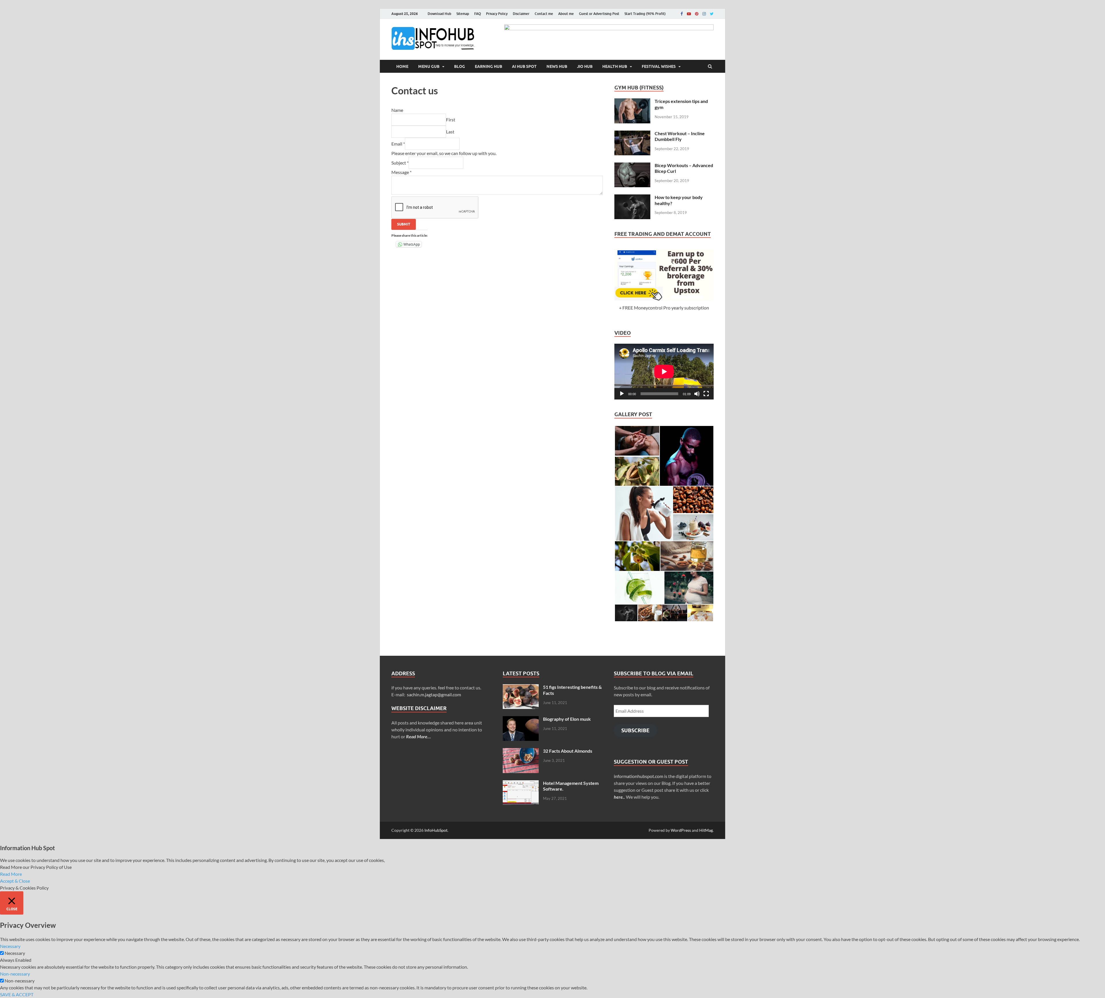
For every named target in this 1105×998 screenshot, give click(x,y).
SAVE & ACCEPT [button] (16, 994)
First (450, 119)
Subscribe (635, 730)
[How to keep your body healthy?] (632, 197)
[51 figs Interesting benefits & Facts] (521, 687)
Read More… (418, 736)
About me (566, 14)
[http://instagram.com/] (704, 13)
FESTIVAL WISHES (659, 66)
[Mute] (697, 394)
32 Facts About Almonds (567, 751)
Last (450, 131)
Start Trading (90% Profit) (645, 14)
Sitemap (462, 14)
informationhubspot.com (638, 776)
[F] (681, 13)
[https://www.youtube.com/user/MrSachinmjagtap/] (688, 13)
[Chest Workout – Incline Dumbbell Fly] (632, 134)
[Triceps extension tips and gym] (632, 101)
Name (397, 110)
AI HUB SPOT (524, 66)
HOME (402, 66)
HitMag (706, 830)
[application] (664, 371)
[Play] (622, 394)
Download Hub (439, 14)
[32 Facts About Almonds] (521, 751)
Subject (400, 162)
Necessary (15, 953)
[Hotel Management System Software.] (521, 783)
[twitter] (711, 13)
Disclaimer (521, 14)
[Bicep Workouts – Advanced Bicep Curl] (632, 166)
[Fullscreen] (706, 394)
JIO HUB (584, 66)
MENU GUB (428, 66)
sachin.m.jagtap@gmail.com (434, 694)
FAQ (477, 14)
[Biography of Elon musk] (521, 719)
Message (401, 172)
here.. (619, 797)
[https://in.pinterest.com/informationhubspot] (697, 13)
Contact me (544, 14)
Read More (11, 874)
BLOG (459, 66)
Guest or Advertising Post (599, 14)
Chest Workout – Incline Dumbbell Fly (680, 136)
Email (398, 143)
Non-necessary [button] (15, 973)
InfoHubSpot (435, 830)
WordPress (681, 830)
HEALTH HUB (614, 66)
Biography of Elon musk (567, 719)
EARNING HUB (488, 66)
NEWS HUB (556, 66)
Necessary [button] (10, 946)
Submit (403, 224)
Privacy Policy (497, 14)
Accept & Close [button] (15, 881)
